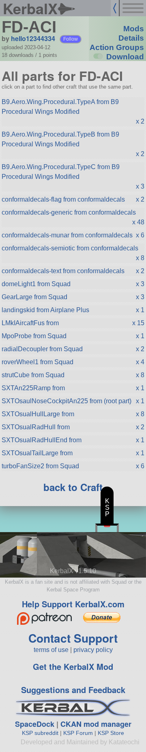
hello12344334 (33, 38)
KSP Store (111, 733)
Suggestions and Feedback (73, 689)
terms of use (51, 649)
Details (131, 38)
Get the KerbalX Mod (73, 666)
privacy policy (93, 649)
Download (125, 56)
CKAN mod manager (95, 724)
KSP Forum (78, 733)
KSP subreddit (40, 733)
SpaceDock (34, 724)
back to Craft (73, 487)
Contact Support (73, 638)
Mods (133, 28)
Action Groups (117, 47)
